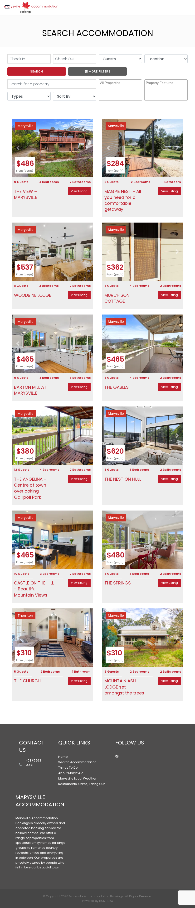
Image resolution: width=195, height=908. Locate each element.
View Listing (79, 191)
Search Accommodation (77, 762)
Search (36, 71)
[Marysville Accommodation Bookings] (31, 8)
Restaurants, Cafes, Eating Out (81, 784)
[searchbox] (121, 87)
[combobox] (120, 90)
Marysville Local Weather (77, 778)
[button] (18, 148)
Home (63, 756)
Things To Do (68, 767)
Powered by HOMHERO (97, 901)
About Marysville (70, 773)
